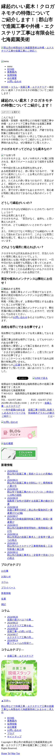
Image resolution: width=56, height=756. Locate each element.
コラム (14, 87)
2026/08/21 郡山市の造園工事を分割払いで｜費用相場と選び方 (30, 483)
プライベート (8, 587)
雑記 (3, 604)
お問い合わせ (14, 81)
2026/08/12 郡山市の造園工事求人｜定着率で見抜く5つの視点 (30, 555)
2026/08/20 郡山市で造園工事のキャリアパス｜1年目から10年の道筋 (30, 492)
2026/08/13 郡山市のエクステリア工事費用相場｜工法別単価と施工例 (30, 546)
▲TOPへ (6, 700)
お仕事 (4, 571)
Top (18, 753)
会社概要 (12, 78)
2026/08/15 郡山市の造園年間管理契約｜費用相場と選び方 (30, 528)
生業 (3, 598)
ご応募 (16, 364)
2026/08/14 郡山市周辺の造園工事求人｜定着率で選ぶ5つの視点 (30, 537)
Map (13, 753)
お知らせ (6, 576)
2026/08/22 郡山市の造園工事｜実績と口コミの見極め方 (30, 474)
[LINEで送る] (40, 378)
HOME (10, 69)
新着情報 (6, 593)
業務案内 (12, 72)
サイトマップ (14, 736)
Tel (9, 753)
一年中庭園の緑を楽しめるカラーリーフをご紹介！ (14, 412)
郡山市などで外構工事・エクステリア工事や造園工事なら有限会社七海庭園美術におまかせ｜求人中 (27, 709)
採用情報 (12, 75)
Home (4, 753)
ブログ (10, 733)
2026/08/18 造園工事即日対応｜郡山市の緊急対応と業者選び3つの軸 (30, 510)
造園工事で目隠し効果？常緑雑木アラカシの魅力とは (41, 412)
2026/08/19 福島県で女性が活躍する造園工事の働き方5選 (30, 501)
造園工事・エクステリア (33, 87)
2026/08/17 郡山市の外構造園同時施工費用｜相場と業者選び (30, 519)
